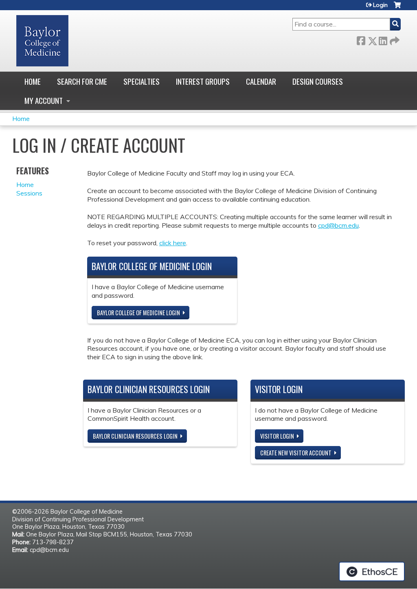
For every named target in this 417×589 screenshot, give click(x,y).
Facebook (361, 39)
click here (172, 243)
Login (380, 5)
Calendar (261, 81)
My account (43, 100)
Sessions (29, 193)
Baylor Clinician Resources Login (135, 436)
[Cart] (397, 8)
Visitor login (277, 436)
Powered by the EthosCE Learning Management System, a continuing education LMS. (372, 571)
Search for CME (82, 81)
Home (32, 81)
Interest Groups (203, 81)
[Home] (42, 40)
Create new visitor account (295, 452)
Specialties (141, 81)
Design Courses (317, 81)
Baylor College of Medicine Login (138, 312)
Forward (394, 39)
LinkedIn (383, 39)
